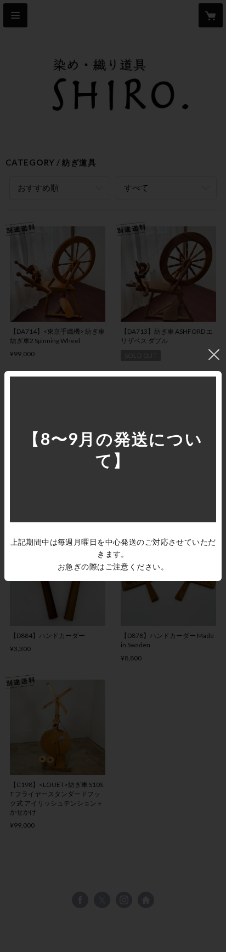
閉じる (213, 354)
